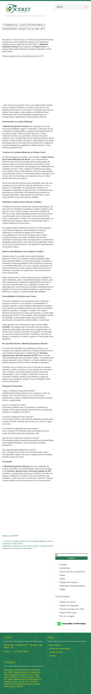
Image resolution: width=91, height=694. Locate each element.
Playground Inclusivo (69, 582)
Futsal (62, 575)
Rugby (62, 589)
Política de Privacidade (59, 648)
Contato (63, 564)
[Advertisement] (28, 81)
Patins (62, 578)
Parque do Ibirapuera (69, 605)
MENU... (60, 7)
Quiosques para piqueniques (72, 586)
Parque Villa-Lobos (68, 612)
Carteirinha (65, 568)
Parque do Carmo (68, 602)
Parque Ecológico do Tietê (72, 609)
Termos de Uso (56, 652)
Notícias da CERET (10, 536)
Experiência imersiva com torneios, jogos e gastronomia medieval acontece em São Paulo (27, 547)
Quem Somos (55, 645)
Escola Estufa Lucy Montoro (72, 571)
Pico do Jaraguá (67, 616)
